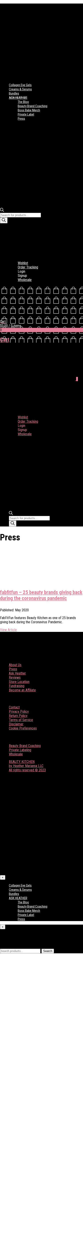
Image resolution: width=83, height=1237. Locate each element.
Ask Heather (17, 673)
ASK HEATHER (18, 98)
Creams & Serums (20, 89)
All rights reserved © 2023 (27, 770)
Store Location (19, 682)
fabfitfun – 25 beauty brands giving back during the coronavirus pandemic (41, 595)
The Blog (23, 102)
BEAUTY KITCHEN (22, 762)
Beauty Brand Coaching (32, 106)
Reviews (15, 677)
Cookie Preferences (23, 728)
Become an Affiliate (22, 690)
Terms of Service (21, 720)
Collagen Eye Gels (20, 85)
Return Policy (18, 716)
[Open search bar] (2, 211)
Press (21, 119)
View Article (8, 630)
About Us (15, 665)
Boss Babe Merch (29, 110)
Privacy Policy (19, 711)
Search (47, 951)
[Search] (4, 220)
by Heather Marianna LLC (26, 766)
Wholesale (25, 280)
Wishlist (23, 263)
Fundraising (16, 686)
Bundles (14, 93)
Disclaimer (16, 724)
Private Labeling (20, 750)
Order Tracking (28, 267)
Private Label (26, 114)
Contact (14, 707)
